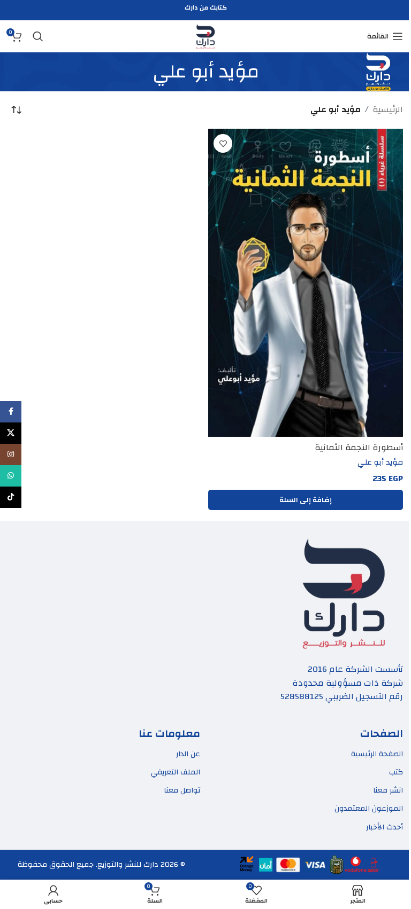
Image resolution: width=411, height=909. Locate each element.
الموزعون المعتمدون (368, 809)
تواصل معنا (182, 790)
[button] (305, 500)
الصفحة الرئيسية (377, 754)
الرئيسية (387, 110)
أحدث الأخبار (384, 827)
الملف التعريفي (175, 772)
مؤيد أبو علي (380, 461)
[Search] (38, 36)
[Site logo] (205, 36)
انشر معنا (388, 790)
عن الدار (188, 754)
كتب (396, 772)
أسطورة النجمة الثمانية (359, 448)
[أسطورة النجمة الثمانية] (305, 283)
